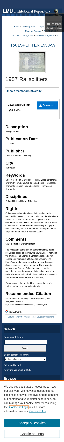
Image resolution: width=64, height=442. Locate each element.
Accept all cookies (32, 423)
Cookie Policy (37, 411)
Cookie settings (18, 407)
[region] (32, 411)
